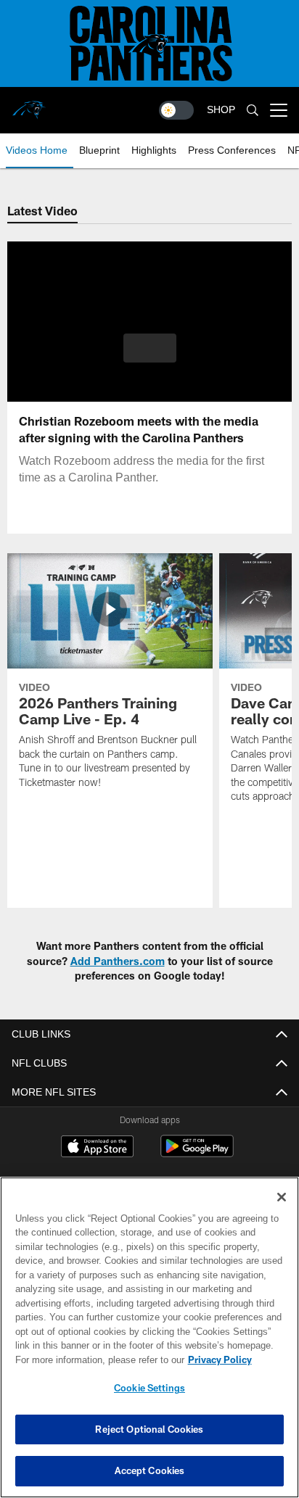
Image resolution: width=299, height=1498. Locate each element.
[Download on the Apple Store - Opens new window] (97, 1147)
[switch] (176, 110)
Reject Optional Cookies (149, 1429)
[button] (150, 356)
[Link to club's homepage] (29, 104)
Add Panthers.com (117, 961)
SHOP (221, 110)
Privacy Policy (95, 1359)
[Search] (252, 110)
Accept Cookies (150, 1470)
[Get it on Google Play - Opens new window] (197, 1153)
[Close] (282, 1197)
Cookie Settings (149, 1388)
